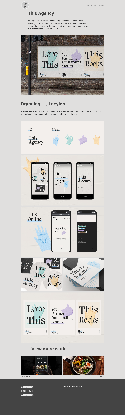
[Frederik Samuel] (25, 5)
